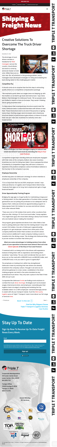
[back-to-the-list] (25, 300)
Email (5, 338)
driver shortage (20, 283)
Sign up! (25, 351)
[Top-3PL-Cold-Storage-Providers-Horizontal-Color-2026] (9, 406)
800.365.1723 (25, 1)
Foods (22, 281)
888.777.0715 (6, 391)
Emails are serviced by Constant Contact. (32, 347)
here (11, 296)
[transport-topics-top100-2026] (9, 423)
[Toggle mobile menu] (47, 9)
